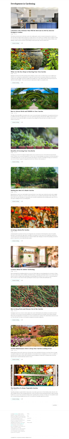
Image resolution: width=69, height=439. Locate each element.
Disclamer (29, 420)
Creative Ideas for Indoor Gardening (23, 269)
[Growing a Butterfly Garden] (34, 217)
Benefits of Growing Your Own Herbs (23, 151)
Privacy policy (29, 422)
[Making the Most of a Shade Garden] (34, 177)
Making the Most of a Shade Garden (22, 190)
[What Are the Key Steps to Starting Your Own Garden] (34, 59)
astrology (16, 413)
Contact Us (29, 418)
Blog (12, 73)
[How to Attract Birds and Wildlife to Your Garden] (34, 98)
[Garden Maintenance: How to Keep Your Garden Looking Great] (34, 336)
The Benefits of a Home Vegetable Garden (24, 388)
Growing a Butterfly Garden (20, 230)
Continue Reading (15, 43)
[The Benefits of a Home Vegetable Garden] (34, 375)
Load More (55, 405)
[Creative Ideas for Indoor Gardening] (34, 257)
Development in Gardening (23, 3)
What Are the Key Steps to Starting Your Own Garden (28, 72)
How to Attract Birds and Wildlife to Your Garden (27, 111)
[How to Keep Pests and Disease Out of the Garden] (34, 296)
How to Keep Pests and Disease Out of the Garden (27, 309)
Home (28, 413)
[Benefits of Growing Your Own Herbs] (34, 138)
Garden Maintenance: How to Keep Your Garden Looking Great (31, 348)
